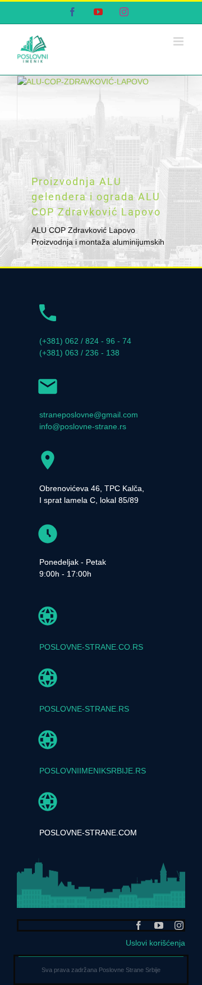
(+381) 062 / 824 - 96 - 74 (85, 340)
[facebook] (138, 925)
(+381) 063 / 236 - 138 (79, 352)
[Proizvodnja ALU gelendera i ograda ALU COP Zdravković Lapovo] (101, 116)
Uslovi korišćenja (155, 942)
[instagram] (179, 925)
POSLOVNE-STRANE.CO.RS (91, 646)
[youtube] (158, 925)
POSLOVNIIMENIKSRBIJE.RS (92, 770)
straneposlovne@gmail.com (88, 414)
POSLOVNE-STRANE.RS (84, 708)
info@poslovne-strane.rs (82, 426)
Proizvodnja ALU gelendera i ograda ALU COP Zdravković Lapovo (96, 197)
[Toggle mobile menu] (179, 41)
